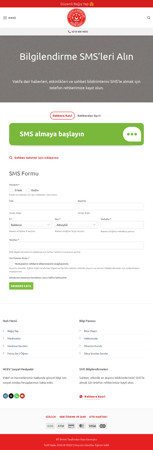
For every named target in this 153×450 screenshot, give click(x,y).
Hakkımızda (91, 338)
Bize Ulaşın (90, 331)
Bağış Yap (12, 331)
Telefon (14, 239)
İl (10, 218)
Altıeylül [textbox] (62, 225)
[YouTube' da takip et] (22, 396)
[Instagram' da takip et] (5, 396)
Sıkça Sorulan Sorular (96, 353)
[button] (9, 17)
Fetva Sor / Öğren (17, 353)
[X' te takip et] (11, 396)
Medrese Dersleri (17, 346)
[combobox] (30, 224)
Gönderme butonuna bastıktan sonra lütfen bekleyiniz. (38, 277)
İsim (11, 200)
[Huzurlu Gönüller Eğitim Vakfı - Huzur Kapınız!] (76, 17)
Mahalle (106, 218)
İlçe (57, 218)
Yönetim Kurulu (93, 346)
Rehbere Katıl (21, 286)
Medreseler (14, 338)
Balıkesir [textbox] (16, 225)
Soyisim (82, 200)
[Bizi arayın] (16, 396)
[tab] (62, 116)
